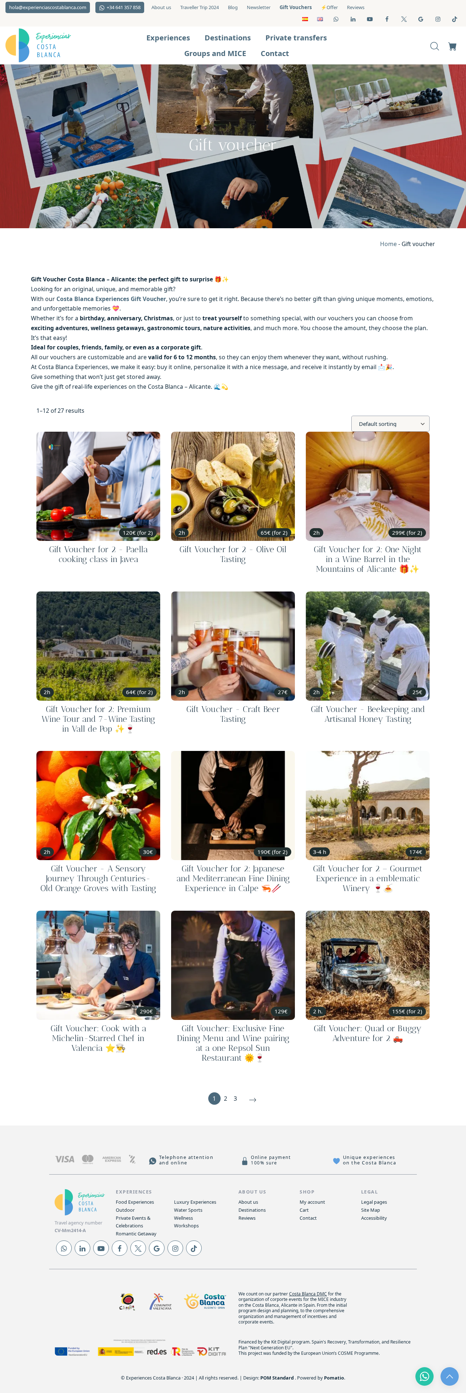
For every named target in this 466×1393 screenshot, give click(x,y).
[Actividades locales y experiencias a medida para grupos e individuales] (50, 45)
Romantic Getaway (136, 1233)
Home (388, 244)
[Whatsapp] (64, 1248)
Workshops (186, 1225)
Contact (308, 1218)
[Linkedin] (82, 1248)
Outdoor (125, 1210)
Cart (304, 1210)
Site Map (370, 1210)
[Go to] (336, 18)
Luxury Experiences (195, 1202)
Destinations (252, 1210)
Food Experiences (135, 1202)
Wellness (183, 1218)
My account (312, 1202)
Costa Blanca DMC (308, 1294)
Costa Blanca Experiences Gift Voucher (111, 299)
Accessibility (374, 1218)
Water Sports (188, 1210)
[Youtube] (101, 1248)
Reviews (247, 1218)
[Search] (435, 45)
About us (248, 1202)
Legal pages (374, 1202)
